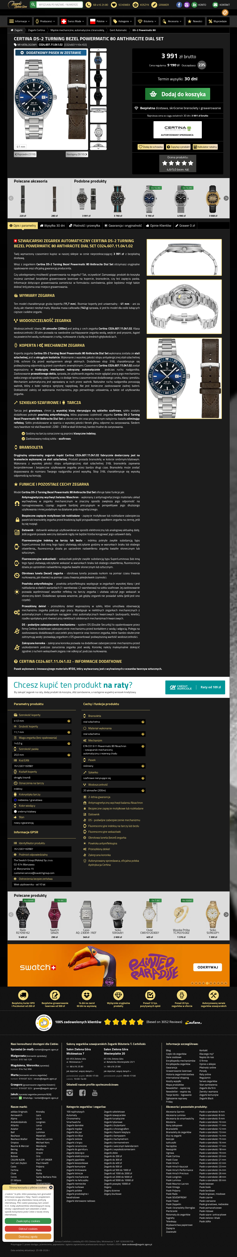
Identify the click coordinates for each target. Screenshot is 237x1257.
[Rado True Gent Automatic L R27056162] (22, 914)
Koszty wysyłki (173, 1081)
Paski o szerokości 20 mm (212, 1156)
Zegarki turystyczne (114, 1118)
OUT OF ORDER (44, 1159)
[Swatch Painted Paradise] (119, 967)
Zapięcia (170, 1228)
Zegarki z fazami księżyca (117, 1132)
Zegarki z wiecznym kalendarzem (121, 1146)
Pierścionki (171, 1211)
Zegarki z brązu (74, 1142)
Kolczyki (170, 1139)
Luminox (40, 1132)
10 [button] (225, 983)
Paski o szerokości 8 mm (212, 1115)
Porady (203, 1071)
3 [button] (199, 983)
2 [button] (196, 983)
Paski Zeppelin (173, 1204)
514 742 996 (25, 1069)
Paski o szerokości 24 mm (212, 1170)
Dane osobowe (173, 1057)
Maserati (41, 1135)
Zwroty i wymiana (208, 1091)
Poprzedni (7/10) (26, 154)
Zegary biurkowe (112, 1194)
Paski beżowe (206, 1183)
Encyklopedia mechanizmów (180, 1060)
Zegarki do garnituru (77, 1149)
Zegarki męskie (74, 1129)
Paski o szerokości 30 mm (212, 1180)
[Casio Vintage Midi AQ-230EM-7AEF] (86, 914)
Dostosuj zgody (28, 1236)
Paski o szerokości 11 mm (212, 1125)
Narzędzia (171, 1146)
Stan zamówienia (208, 1084)
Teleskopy (171, 1221)
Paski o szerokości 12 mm (212, 1129)
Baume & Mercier (20, 1146)
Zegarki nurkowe (75, 1187)
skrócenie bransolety (183, 108)
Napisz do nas (206, 1057)
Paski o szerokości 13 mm (212, 1132)
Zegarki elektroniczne (77, 1156)
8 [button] (218, 983)
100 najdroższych (75, 1111)
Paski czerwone (207, 1201)
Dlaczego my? (206, 1054)
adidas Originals (19, 1111)
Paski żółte (205, 1221)
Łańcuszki (171, 1142)
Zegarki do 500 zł (113, 1166)
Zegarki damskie (75, 1125)
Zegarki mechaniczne (77, 1177)
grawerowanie (211, 108)
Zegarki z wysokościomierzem (119, 1149)
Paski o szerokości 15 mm (212, 1139)
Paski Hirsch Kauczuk (177, 1166)
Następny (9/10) (76, 154)
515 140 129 (25, 1059)
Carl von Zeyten (19, 1163)
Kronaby (40, 1111)
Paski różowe (206, 1211)
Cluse (13, 1173)
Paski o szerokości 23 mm (212, 1166)
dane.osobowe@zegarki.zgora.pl (137, 1244)
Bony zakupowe (174, 1125)
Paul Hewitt (42, 1163)
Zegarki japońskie (75, 1159)
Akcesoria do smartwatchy (180, 1118)
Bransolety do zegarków (178, 1132)
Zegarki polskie (74, 1190)
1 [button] (192, 983)
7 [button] (214, 983)
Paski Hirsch (172, 1163)
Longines (40, 1122)
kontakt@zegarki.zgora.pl (46, 1049)
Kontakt (203, 1050)
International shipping (177, 1077)
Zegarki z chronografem (116, 1129)
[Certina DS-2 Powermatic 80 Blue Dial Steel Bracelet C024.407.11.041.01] (149, 199)
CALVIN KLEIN (18, 1159)
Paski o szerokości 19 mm (212, 1153)
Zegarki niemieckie (76, 1183)
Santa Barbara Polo (46, 1177)
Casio (13, 1166)
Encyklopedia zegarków (178, 1064)
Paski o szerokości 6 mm (212, 1111)
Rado (38, 1170)
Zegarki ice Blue (74, 1135)
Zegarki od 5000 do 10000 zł (118, 1180)
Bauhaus (15, 1135)
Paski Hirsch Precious (177, 1173)
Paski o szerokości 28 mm (212, 1177)
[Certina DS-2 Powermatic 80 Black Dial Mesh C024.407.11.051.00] (181, 199)
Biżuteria (171, 1122)
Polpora (40, 1166)
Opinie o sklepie (207, 1064)
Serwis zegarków (208, 1081)
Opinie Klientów (160, 225)
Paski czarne (206, 1197)
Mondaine (41, 1146)
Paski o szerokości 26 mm (212, 1173)
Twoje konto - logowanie (179, 1095)
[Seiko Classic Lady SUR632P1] (212, 914)
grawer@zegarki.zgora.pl (45, 1088)
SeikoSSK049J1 (117, 931)
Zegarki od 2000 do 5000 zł (118, 1177)
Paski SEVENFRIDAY (176, 1197)
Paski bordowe (207, 1190)
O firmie (203, 1060)
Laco (38, 1115)
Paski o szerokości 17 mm (212, 1146)
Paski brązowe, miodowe (212, 1194)
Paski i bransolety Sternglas (180, 1207)
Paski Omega (173, 1187)
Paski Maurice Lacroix (177, 1183)
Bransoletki (172, 1129)
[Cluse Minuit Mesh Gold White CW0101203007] (149, 914)
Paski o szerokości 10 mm (212, 1122)
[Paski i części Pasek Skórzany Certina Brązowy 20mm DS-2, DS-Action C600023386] (54, 199)
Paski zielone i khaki (209, 1218)
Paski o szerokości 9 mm (212, 1118)
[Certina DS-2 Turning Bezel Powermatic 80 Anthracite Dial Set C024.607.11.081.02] (86, 199)
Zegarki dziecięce (75, 1153)
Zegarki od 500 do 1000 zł (117, 1170)
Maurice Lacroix (44, 1139)
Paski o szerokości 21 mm (212, 1159)
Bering (14, 1149)
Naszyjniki (171, 1149)
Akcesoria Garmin (175, 1111)
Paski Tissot (172, 1201)
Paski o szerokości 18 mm (212, 1149)
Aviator (14, 1129)
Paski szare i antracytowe (212, 1214)
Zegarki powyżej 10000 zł (117, 1183)
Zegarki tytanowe (113, 1122)
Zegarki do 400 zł (113, 1163)
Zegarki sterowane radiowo (80, 1201)
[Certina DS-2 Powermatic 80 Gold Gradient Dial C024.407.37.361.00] (213, 199)
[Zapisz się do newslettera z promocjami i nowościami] (225, 13)
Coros (14, 1177)
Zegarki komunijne (208, 1095)
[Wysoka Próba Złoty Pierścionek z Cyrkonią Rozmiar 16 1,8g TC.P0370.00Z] (181, 914)
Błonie (14, 1153)
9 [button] (222, 983)
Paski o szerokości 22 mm (212, 1163)
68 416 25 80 (76, 1066)
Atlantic (15, 1125)
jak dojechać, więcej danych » (80, 1071)
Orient (39, 1153)
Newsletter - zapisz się (178, 1088)
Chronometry (73, 1118)
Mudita (40, 1149)
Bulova (14, 1156)
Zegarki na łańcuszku (77, 1180)
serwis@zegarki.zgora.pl (45, 1079)
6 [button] (211, 983)
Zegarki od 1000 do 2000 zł (118, 1173)
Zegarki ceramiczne (76, 1146)
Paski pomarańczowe (210, 1207)
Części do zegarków (176, 1054)
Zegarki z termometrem (116, 1142)
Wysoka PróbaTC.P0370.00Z (181, 931)
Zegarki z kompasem (115, 1135)
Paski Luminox (173, 1180)
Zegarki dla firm (207, 1088)
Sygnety (170, 1218)
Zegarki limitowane (76, 1170)
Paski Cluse (172, 1159)
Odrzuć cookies (28, 1229)
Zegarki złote (111, 1153)
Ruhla (39, 1173)
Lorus (39, 1125)
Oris (38, 1156)
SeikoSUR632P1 (213, 931)
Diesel (14, 1183)
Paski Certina (173, 1156)
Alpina (14, 1118)
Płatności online (207, 1067)
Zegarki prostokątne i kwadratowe (77, 1196)
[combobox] (59, 4)
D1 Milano (16, 1180)
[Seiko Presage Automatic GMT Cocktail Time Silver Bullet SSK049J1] (117, 914)
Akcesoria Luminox (176, 1115)
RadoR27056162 (23, 931)
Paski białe (205, 1187)
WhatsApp (27, 1098)
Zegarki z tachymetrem (116, 1139)
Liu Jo (39, 1118)
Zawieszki (171, 1231)
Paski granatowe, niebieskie (213, 1204)
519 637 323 (25, 1079)
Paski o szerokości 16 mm (212, 1142)
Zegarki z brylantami (114, 1125)
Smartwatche (73, 1122)
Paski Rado (172, 1194)
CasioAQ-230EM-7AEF (86, 931)
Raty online (205, 1074)
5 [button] (207, 983)
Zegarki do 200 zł (113, 1156)
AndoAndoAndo (19, 1122)
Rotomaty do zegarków (178, 1214)
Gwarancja (171, 1067)
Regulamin (205, 1077)
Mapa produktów (175, 1084)
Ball (13, 1132)
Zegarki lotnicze (74, 1173)
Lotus (39, 1129)
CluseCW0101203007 (149, 931)
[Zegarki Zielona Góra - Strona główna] (17, 4)
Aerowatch (16, 1115)
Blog (168, 1050)
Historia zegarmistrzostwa (180, 1074)
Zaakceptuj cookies (28, 1221)
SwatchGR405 (54, 931)
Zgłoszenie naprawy (176, 1098)
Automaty (71, 1115)
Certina (14, 1170)
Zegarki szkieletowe (114, 1111)
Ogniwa (170, 1153)
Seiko (39, 1180)
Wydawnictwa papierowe (179, 1225)
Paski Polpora (173, 1190)
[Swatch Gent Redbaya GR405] (54, 914)
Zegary (107, 1187)
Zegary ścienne (112, 1190)
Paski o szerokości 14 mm (212, 1135)
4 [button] (203, 983)
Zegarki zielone (74, 1139)
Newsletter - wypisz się (178, 1091)
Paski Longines (173, 1177)
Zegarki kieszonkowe (77, 1163)
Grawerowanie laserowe (179, 1071)
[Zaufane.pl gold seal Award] (44, 1022)
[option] (119, 967)
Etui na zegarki (173, 1135)
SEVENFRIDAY (43, 1183)
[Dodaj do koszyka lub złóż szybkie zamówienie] (177, 94)
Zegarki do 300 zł (113, 1159)
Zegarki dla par (74, 1132)
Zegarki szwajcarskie (115, 1115)
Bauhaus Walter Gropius (19, 1141)
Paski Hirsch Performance (179, 1170)
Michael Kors (42, 1142)
